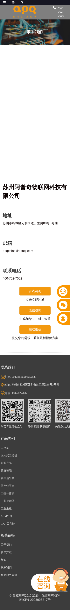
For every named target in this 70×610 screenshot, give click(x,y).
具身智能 (6, 470)
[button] (35, 291)
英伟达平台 (7, 478)
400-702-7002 (61, 11)
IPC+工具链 (8, 523)
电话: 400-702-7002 (16, 393)
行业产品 (6, 463)
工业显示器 (7, 501)
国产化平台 (7, 485)
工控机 (5, 447)
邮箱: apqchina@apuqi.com (20, 376)
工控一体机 (7, 493)
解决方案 (6, 552)
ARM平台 (6, 516)
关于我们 (6, 544)
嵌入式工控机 (9, 455)
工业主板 (6, 508)
